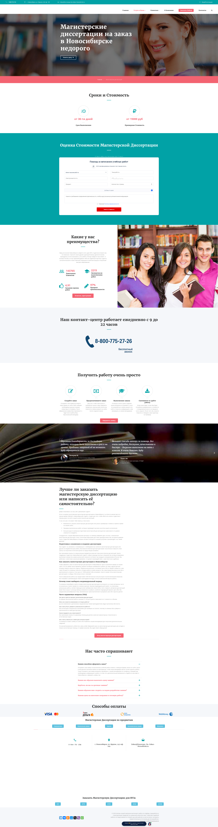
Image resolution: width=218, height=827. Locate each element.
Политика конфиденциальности (149, 821)
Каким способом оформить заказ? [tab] (92, 664)
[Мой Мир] (71, 817)
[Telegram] (60, 817)
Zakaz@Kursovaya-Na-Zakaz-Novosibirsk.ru (72, 2)
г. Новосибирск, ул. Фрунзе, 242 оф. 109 (38, 2)
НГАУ (134, 804)
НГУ (58, 804)
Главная (125, 10)
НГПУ (109, 804)
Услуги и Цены (139, 10)
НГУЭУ (160, 804)
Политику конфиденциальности (111, 204)
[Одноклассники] (67, 817)
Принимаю (109, 204)
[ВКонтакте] (64, 817)
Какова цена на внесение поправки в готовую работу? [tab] (100, 695)
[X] (75, 817)
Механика (160, 726)
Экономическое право (135, 726)
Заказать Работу (186, 10)
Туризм (109, 726)
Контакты (202, 10)
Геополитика (58, 726)
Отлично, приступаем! (83, 296)
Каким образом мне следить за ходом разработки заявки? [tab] (102, 690)
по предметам (125, 720)
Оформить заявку (109, 420)
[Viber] (78, 817)
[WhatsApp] (82, 817)
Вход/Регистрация (207, 2)
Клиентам (154, 10)
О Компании (169, 10)
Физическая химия (83, 726)
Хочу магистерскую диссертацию (109, 635)
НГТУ (83, 804)
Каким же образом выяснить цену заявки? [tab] (96, 680)
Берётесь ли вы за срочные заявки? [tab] (93, 685)
